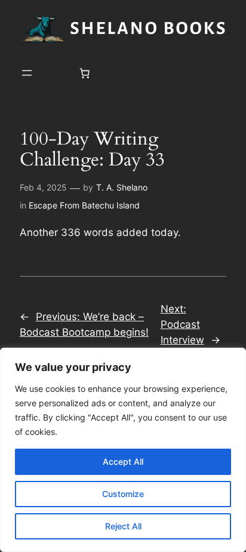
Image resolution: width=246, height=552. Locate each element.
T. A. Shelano (121, 187)
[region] (123, 450)
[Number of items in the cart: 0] (84, 72)
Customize (123, 494)
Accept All (123, 461)
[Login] (56, 73)
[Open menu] (27, 73)
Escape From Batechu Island (84, 205)
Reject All (123, 526)
